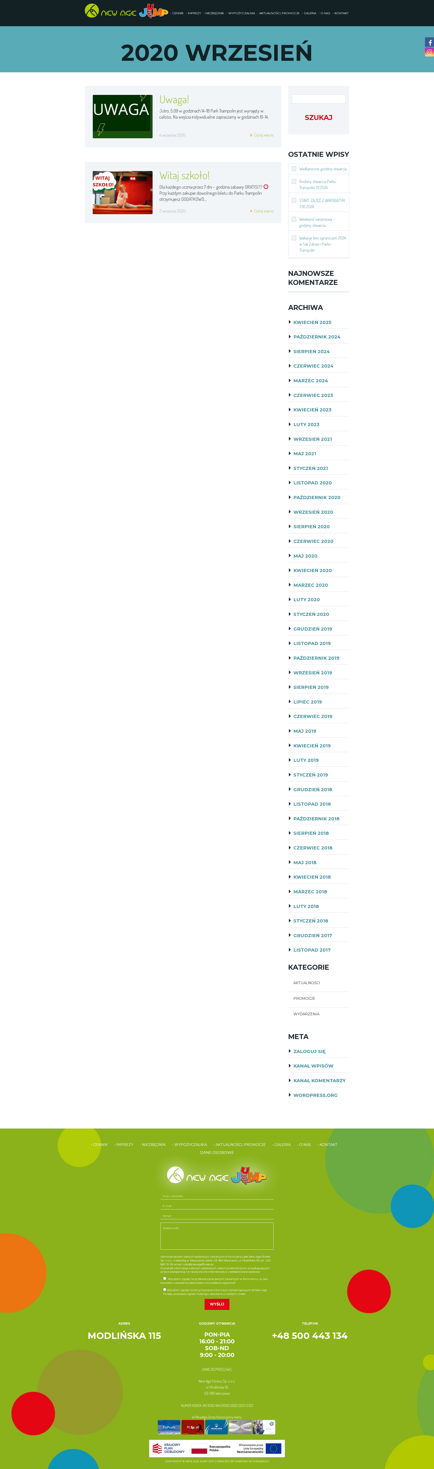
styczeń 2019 (310, 775)
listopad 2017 (312, 950)
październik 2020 (316, 497)
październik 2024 (316, 337)
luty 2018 (306, 906)
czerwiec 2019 (312, 716)
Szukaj (319, 117)
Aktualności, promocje (279, 13)
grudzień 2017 (312, 935)
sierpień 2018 (311, 833)
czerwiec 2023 (313, 395)
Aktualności (306, 983)
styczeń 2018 (310, 921)
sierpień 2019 (311, 687)
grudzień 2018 (312, 789)
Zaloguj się (309, 1051)
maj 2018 (304, 862)
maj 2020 (305, 556)
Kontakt (342, 13)
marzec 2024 (310, 380)
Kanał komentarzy (319, 1080)
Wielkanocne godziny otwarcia (323, 168)
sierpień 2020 (311, 526)
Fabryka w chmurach (252, 1461)
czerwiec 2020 (313, 541)
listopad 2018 (312, 804)
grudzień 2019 (312, 629)
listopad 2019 (312, 643)
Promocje (304, 998)
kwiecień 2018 (312, 877)
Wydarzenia (306, 1014)
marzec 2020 (310, 585)
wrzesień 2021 (312, 439)
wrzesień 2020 (313, 512)
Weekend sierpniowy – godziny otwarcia (317, 222)
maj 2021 (304, 453)
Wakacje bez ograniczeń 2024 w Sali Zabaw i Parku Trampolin (322, 244)
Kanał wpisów (313, 1066)
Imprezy (194, 13)
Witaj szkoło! (184, 175)
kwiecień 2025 (312, 322)
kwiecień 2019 (312, 746)
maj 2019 (304, 731)
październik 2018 (316, 818)
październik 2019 (316, 658)
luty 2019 (306, 760)
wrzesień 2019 (312, 673)
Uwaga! (174, 99)
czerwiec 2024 (313, 366)
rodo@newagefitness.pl (198, 1264)
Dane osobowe (217, 1152)
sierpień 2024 (311, 351)
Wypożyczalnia (241, 13)
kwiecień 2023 (312, 410)
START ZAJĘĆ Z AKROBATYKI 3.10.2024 (322, 203)
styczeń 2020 (311, 614)
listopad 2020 (312, 483)
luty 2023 (306, 424)
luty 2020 (306, 599)
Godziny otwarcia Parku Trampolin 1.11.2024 (317, 184)
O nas (325, 13)
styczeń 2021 (310, 468)
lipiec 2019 (307, 702)
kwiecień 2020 (312, 570)
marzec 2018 (310, 891)
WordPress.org (315, 1095)
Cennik (178, 13)
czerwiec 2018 (313, 848)
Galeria (310, 13)
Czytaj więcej (263, 134)
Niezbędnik (214, 13)
